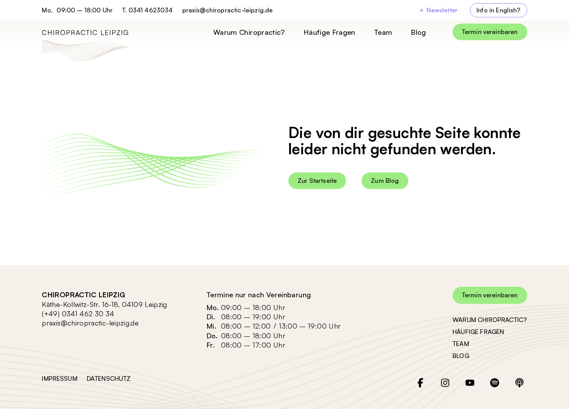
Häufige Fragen (329, 32)
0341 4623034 (151, 10)
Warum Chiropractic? (249, 32)
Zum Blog (385, 180)
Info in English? (498, 10)
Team (383, 32)
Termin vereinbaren (490, 32)
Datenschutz (109, 378)
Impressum (59, 378)
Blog (418, 32)
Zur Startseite (317, 180)
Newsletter (442, 10)
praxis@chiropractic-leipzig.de (227, 10)
